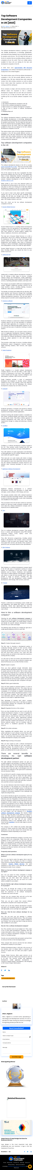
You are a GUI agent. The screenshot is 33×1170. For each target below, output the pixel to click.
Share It (3, 966)
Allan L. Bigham (6, 26)
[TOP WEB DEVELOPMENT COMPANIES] (6, 3)
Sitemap (22, 1162)
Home (4, 1162)
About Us (27, 1162)
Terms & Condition (20, 1164)
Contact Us (16, 1162)
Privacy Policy (11, 1164)
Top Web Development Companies (17, 1166)
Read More (4, 1151)
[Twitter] (5, 970)
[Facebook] (1, 970)
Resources (9, 1162)
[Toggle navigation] (29, 2)
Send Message (16, 1057)
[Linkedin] (9, 970)
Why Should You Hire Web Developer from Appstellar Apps (15, 1139)
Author (4, 1001)
